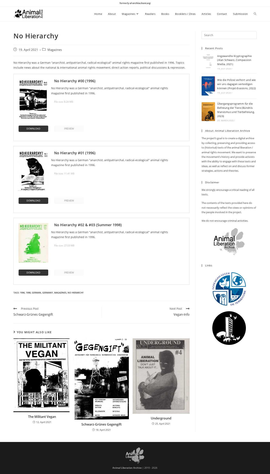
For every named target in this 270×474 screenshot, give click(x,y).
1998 (28, 292)
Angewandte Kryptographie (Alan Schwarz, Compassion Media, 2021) (234, 60)
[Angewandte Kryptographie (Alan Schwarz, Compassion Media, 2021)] (208, 62)
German (36, 292)
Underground (161, 418)
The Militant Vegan (42, 416)
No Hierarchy (76, 292)
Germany (47, 292)
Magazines (54, 50)
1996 (22, 292)
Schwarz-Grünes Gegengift (101, 424)
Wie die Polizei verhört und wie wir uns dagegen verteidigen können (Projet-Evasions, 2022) (236, 84)
